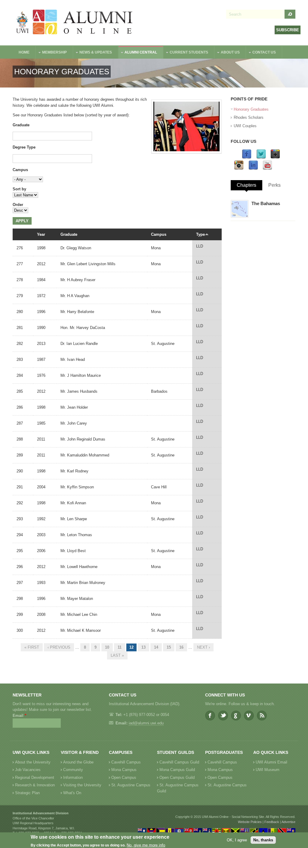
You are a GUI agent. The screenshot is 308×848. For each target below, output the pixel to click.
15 (169, 647)
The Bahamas (265, 203)
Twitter (223, 715)
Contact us (261, 53)
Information (73, 777)
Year (41, 234)
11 (120, 647)
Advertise (288, 822)
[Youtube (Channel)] (267, 169)
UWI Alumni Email (271, 762)
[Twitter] (261, 157)
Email (19, 715)
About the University (33, 762)
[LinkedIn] (253, 169)
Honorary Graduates (251, 109)
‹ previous (59, 647)
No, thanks (263, 840)
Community (73, 769)
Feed (262, 715)
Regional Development (34, 777)
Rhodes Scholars (248, 117)
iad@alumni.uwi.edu (146, 723)
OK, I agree (237, 840)
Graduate (21, 125)
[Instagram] (239, 169)
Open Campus (123, 777)
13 (143, 647)
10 (107, 647)
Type (200, 234)
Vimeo (249, 715)
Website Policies (250, 822)
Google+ (236, 715)
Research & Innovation (35, 785)
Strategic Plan (27, 793)
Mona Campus (124, 769)
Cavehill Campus (126, 762)
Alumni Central (138, 53)
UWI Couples (245, 126)
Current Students (186, 53)
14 (156, 647)
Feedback (271, 822)
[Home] (75, 22)
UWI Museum (267, 769)
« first (31, 647)
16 (181, 647)
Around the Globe (78, 762)
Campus (20, 169)
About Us (227, 53)
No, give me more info (146, 845)
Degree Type (24, 147)
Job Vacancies (28, 769)
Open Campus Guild (177, 777)
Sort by (19, 189)
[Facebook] (246, 157)
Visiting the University (82, 785)
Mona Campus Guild (177, 769)
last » (117, 655)
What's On (72, 793)
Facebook (210, 715)
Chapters (246, 185)
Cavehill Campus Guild (179, 762)
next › (203, 647)
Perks (274, 185)
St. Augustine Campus (130, 785)
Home (24, 52)
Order (18, 204)
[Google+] (275, 157)
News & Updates (92, 53)
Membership (51, 53)
